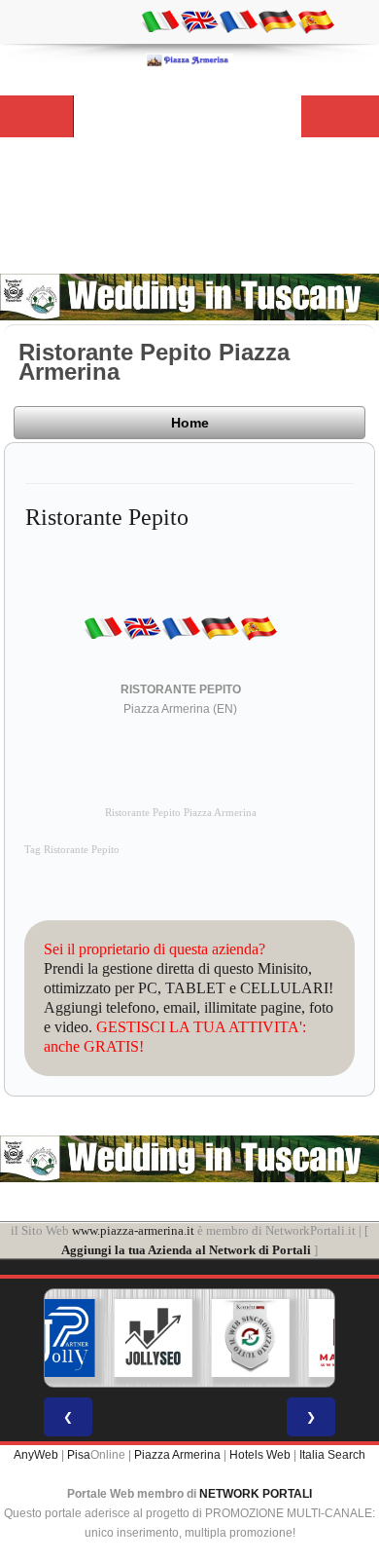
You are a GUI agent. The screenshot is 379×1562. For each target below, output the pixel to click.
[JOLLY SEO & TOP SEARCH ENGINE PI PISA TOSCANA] (153, 1338)
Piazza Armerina (177, 1455)
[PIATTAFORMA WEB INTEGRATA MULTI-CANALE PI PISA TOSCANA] (251, 1338)
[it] (160, 20)
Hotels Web (260, 1455)
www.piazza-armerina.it (133, 1230)
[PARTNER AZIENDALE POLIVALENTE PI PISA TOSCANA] (56, 1338)
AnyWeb (36, 1455)
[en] (199, 20)
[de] (277, 20)
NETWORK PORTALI (255, 1494)
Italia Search (332, 1455)
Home (190, 422)
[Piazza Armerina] (189, 59)
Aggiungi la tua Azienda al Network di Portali (186, 1250)
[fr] (238, 20)
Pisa (78, 1455)
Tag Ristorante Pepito (72, 849)
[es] (315, 20)
